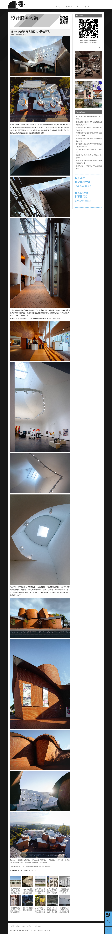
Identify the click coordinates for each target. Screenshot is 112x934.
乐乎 (12, 926)
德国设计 (28, 863)
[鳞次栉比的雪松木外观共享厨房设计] (79, 94)
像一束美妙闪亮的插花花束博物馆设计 (31, 31)
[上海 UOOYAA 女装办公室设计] (79, 85)
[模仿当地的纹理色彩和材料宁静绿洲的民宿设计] (79, 103)
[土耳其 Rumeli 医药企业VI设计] (97, 85)
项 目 (79, 7)
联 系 (87, 7)
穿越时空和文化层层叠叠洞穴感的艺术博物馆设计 (52, 910)
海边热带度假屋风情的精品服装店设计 (108, 930)
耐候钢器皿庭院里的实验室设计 (28, 909)
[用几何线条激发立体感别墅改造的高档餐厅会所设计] (88, 85)
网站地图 (30, 926)
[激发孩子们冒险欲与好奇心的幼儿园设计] (88, 94)
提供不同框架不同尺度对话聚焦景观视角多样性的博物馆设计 (15, 891)
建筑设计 (28, 860)
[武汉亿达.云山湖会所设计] (88, 65)
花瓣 (17, 926)
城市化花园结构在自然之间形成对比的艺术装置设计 (40, 910)
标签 (23, 926)
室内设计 (21, 860)
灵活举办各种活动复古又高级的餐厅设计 (108, 922)
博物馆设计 (52, 860)
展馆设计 (16, 863)
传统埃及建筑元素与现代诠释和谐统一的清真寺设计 (52, 891)
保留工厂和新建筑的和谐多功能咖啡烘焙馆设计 (15, 910)
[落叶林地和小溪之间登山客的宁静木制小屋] (88, 103)
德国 (21, 863)
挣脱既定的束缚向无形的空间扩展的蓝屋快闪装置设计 (64, 910)
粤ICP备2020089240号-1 (42, 930)
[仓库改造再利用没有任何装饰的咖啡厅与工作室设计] (97, 94)
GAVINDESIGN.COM (17, 866)
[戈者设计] (16, 5)
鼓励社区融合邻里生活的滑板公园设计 (40, 891)
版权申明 (38, 926)
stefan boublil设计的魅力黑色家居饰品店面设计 (28, 891)
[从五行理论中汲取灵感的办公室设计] (97, 103)
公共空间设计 (42, 860)
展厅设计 (61, 860)
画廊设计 (35, 863)
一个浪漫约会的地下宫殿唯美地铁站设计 (64, 891)
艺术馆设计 (43, 863)
